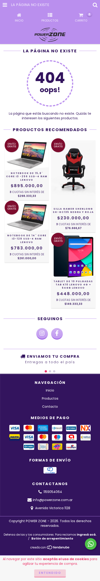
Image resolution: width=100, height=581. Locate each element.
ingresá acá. (87, 535)
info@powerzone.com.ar (53, 500)
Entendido (50, 573)
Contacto (50, 406)
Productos (50, 398)
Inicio (50, 390)
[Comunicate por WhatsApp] (91, 544)
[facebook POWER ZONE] (57, 334)
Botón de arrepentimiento (52, 538)
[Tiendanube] (50, 549)
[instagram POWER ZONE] (42, 334)
